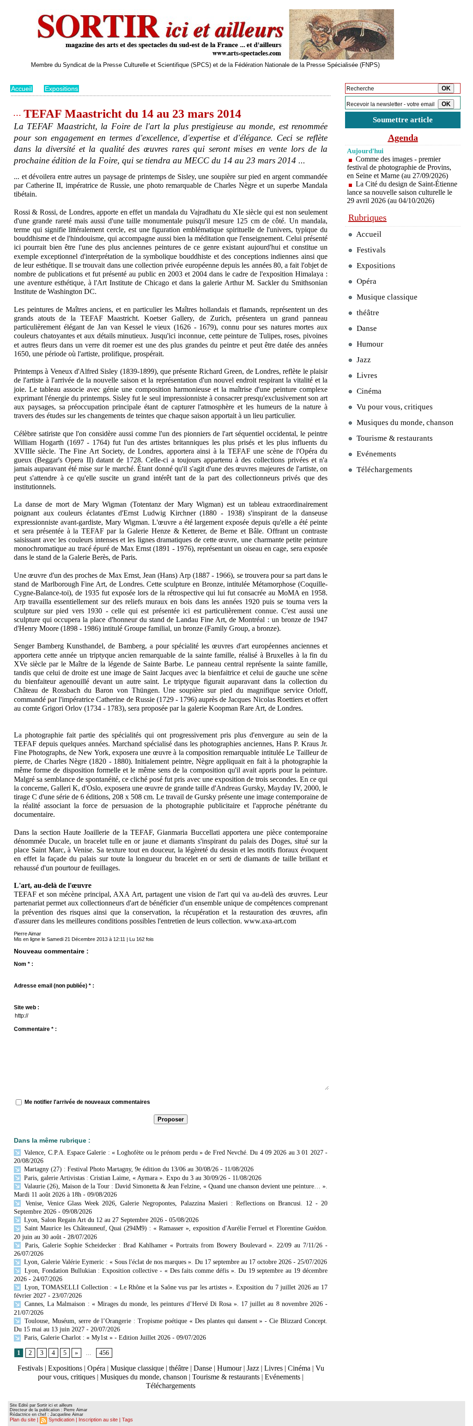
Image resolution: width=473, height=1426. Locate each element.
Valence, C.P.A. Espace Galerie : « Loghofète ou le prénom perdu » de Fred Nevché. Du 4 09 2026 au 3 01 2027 (172, 1152)
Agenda (403, 137)
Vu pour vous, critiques (394, 406)
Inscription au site (98, 1419)
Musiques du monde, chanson (143, 1377)
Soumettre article (403, 119)
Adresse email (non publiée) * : (54, 986)
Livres (273, 1368)
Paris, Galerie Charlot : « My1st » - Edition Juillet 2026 (96, 1337)
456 (104, 1352)
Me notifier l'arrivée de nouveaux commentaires (87, 1102)
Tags (127, 1419)
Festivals (30, 1368)
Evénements (282, 1377)
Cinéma (299, 1368)
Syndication (61, 1419)
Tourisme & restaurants (226, 1377)
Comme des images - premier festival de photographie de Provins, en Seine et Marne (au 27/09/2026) (399, 167)
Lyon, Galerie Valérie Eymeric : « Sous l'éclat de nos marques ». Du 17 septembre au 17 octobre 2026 (156, 1261)
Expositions (61, 88)
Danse (203, 1368)
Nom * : (23, 964)
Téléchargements (170, 1386)
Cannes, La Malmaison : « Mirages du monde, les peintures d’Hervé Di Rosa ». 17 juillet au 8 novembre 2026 (172, 1303)
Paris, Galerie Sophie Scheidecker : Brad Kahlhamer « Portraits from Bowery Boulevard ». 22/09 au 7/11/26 (172, 1245)
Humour (229, 1368)
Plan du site (23, 1419)
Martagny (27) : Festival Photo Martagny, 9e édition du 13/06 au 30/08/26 (120, 1169)
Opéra (96, 1368)
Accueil (21, 88)
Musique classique (137, 1368)
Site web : (26, 1007)
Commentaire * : (35, 1029)
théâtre (178, 1368)
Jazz (253, 1368)
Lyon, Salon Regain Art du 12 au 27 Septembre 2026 (92, 1219)
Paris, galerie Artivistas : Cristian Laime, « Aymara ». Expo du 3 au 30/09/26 (124, 1177)
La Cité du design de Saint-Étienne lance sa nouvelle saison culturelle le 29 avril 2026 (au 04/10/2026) (402, 192)
